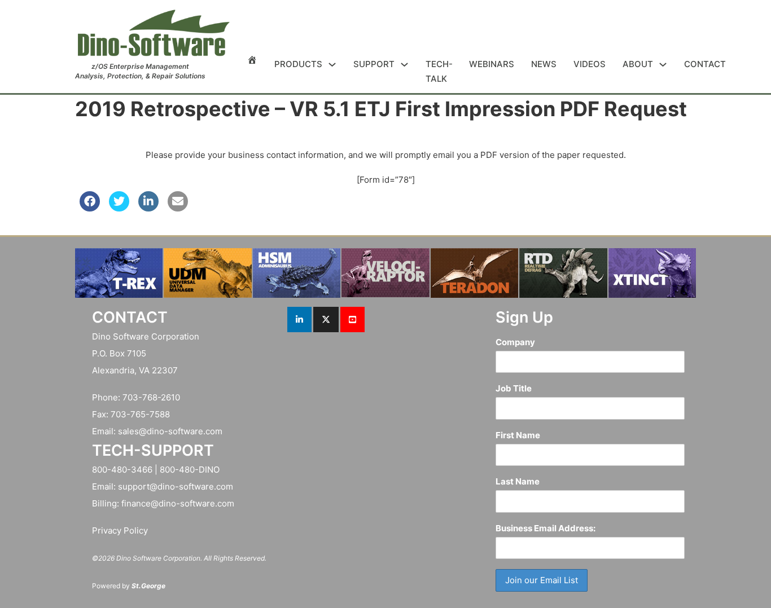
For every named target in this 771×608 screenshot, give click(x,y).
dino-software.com (184, 431)
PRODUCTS (298, 64)
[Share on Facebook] (90, 208)
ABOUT (638, 64)
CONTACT (705, 64)
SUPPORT (374, 64)
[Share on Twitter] (119, 208)
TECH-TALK (439, 71)
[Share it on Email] (178, 208)
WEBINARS (491, 64)
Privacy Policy (120, 530)
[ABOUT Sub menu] (663, 64)
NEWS (544, 64)
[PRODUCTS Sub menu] (332, 64)
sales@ (132, 431)
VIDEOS (589, 64)
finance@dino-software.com (177, 503)
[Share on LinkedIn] (148, 208)
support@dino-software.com (175, 486)
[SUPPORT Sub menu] (404, 64)
